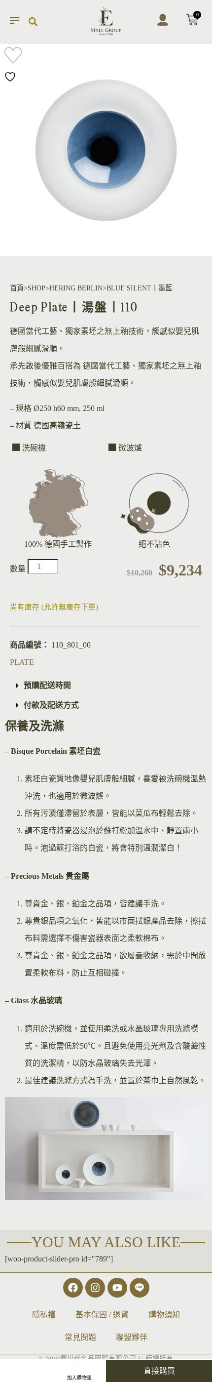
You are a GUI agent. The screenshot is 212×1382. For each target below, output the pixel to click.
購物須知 (164, 1314)
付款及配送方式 (51, 705)
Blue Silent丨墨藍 (139, 288)
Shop (36, 288)
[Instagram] (95, 1288)
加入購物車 (79, 1378)
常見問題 (80, 1337)
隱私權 (44, 1314)
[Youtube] (117, 1288)
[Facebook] (73, 1288)
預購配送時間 (47, 685)
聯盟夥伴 (131, 1337)
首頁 (17, 288)
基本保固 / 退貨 (102, 1314)
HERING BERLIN (76, 288)
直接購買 (159, 1371)
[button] (33, 22)
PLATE (22, 662)
